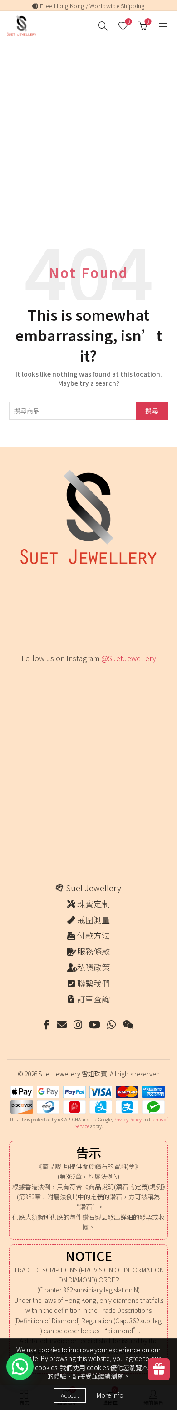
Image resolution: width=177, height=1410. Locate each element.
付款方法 (93, 935)
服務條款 (93, 951)
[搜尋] (103, 26)
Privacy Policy (127, 1119)
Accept (70, 1395)
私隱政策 (93, 967)
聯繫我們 (93, 983)
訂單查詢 (93, 999)
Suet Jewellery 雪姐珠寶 (73, 1073)
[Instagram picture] (37, 690)
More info (110, 1395)
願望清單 (129, 22)
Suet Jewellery (93, 888)
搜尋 (151, 410)
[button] (20, 1366)
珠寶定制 (93, 903)
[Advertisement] (88, 151)
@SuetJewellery (128, 658)
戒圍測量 (93, 919)
